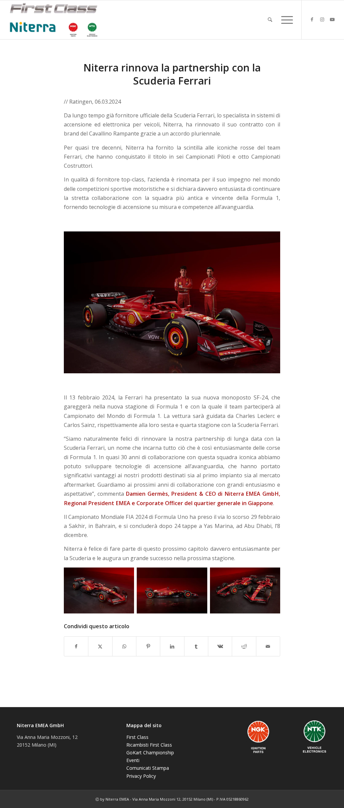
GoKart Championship (150, 752)
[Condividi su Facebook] (76, 646)
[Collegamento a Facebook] (312, 19)
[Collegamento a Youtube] (332, 19)
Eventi (132, 760)
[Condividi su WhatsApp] (124, 646)
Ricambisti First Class (149, 745)
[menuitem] (269, 19)
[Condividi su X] (100, 646)
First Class (137, 737)
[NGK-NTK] (53, 19)
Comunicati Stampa (147, 768)
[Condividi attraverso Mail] (268, 646)
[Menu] (285, 19)
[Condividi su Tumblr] (196, 646)
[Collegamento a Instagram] (322, 19)
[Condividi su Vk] (220, 646)
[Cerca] (269, 19)
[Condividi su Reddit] (244, 646)
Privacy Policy (141, 776)
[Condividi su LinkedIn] (172, 646)
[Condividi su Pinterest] (148, 646)
